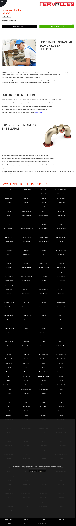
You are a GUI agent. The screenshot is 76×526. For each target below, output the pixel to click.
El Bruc (43, 363)
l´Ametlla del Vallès (61, 384)
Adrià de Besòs (8, 233)
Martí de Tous (9, 293)
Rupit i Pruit (9, 220)
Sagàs (61, 397)
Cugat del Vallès (61, 302)
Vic (43, 311)
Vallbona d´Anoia (9, 341)
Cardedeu (9, 202)
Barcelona (9, 189)
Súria (43, 341)
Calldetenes (61, 211)
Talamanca (8, 393)
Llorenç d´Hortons (9, 298)
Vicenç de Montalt (9, 241)
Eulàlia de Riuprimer (26, 189)
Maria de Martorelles (43, 354)
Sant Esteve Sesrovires (8, 302)
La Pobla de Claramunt (26, 272)
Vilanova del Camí (26, 246)
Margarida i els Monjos (61, 324)
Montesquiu (43, 415)
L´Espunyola (43, 384)
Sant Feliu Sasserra (43, 285)
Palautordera (26, 302)
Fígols (8, 376)
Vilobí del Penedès (61, 358)
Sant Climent (9, 354)
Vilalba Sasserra (43, 332)
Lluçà (9, 402)
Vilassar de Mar (26, 259)
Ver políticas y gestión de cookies (37, 468)
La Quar (61, 350)
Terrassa (9, 324)
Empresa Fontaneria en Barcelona (11, 31)
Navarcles (61, 220)
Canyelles (26, 263)
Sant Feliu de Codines (61, 298)
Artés (9, 397)
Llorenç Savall (61, 293)
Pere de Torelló (8, 272)
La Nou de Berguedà (43, 272)
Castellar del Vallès (26, 315)
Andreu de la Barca (43, 228)
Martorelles (9, 193)
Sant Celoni (26, 354)
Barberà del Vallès (61, 202)
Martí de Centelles (26, 293)
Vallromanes (9, 337)
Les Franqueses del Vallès (9, 350)
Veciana (61, 332)
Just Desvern (26, 298)
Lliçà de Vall (9, 363)
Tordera (26, 367)
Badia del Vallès (61, 233)
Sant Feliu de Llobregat (43, 298)
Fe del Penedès (43, 324)
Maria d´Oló (43, 198)
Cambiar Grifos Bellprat (43, 523)
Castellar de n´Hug (61, 315)
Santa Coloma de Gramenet (61, 189)
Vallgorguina (44, 337)
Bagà (44, 206)
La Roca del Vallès (43, 350)
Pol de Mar (43, 280)
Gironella (61, 376)
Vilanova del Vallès (43, 237)
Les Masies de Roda (61, 345)
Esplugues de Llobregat (43, 376)
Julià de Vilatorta (61, 198)
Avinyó (8, 254)
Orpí (9, 332)
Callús (43, 211)
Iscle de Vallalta (61, 215)
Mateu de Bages (26, 289)
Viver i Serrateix (44, 358)
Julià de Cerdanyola (61, 259)
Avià (61, 393)
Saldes (8, 345)
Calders (43, 254)
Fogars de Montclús (43, 371)
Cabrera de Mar (43, 246)
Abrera (43, 367)
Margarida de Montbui (9, 328)
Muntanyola (61, 254)
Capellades (43, 202)
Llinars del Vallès (26, 345)
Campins (9, 211)
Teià (26, 324)
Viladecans (26, 250)
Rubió (26, 220)
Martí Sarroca (61, 289)
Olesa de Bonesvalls (8, 519)
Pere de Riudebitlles (61, 285)
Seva (61, 328)
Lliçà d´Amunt (26, 363)
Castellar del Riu (43, 315)
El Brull (9, 380)
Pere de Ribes (9, 289)
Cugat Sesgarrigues (61, 237)
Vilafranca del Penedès (61, 246)
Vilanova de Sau (61, 193)
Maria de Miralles (9, 358)
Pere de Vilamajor (61, 267)
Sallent (26, 233)
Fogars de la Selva (61, 371)
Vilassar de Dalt (8, 237)
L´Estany (26, 384)
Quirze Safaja (44, 276)
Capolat (26, 202)
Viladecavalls (9, 250)
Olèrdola (26, 519)
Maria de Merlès (26, 358)
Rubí (26, 224)
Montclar (61, 415)
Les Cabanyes (26, 350)
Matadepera (9, 319)
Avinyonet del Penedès (61, 250)
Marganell (43, 193)
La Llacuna (26, 380)
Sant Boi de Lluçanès (44, 241)
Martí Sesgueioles (43, 289)
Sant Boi (61, 241)
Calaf (61, 311)
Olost (61, 402)
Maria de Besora (43, 406)
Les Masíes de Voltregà (43, 345)
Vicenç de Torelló (61, 306)
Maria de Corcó (8, 198)
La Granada (43, 380)
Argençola (26, 397)
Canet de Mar (9, 267)
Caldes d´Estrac (26, 254)
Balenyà (26, 206)
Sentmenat (61, 406)
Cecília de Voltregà (26, 306)
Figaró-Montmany (26, 376)
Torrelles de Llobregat (26, 406)
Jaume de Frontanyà (43, 215)
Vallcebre (61, 337)
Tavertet (61, 367)
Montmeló (61, 389)
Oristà (26, 332)
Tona (44, 259)
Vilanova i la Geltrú (26, 237)
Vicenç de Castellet (26, 267)
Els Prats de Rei (43, 319)
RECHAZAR (33, 471)
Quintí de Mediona (26, 280)
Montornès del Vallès (44, 389)
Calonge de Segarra (26, 211)
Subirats (61, 341)
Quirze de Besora (9, 280)
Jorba (43, 410)
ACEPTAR (42, 471)
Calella (8, 215)
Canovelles (61, 263)
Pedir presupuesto (19, 26)
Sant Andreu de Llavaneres (26, 228)
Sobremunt (26, 328)
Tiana (61, 319)
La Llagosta (61, 272)
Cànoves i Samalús (43, 263)
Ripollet (61, 224)
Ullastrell (26, 198)
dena (44, 519)
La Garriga (61, 380)
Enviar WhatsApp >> (56, 26)
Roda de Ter (43, 224)
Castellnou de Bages (43, 397)
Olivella (9, 406)
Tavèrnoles (8, 371)
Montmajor (8, 415)
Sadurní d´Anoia (9, 306)
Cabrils (61, 206)
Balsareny (9, 206)
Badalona (44, 250)
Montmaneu (61, 410)
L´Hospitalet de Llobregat (9, 384)
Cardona (26, 523)
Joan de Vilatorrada (26, 215)
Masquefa (26, 319)
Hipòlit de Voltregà (8, 285)
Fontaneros (3, 31)
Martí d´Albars (43, 293)
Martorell (26, 193)
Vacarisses (26, 341)
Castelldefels (61, 519)
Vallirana (26, 337)
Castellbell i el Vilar (8, 315)
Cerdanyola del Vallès (26, 389)
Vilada (26, 311)
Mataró (43, 233)
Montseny (9, 259)
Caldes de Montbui (26, 285)
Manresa (44, 220)
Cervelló (9, 389)
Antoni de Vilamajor (8, 228)
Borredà (44, 393)
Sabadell (44, 302)
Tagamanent (26, 393)
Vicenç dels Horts (43, 306)
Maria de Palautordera (61, 354)
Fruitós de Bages (9, 276)
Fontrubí (26, 410)
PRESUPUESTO (38, 112)
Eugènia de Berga (43, 189)
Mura (9, 224)
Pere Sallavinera (61, 280)
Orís (26, 402)
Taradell (26, 371)
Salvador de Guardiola (44, 267)
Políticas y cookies (61, 523)
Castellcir (9, 523)
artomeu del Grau (9, 246)
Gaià (9, 410)
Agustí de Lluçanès (61, 228)
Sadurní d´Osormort (8, 311)
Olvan (43, 402)
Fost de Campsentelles (26, 276)
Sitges (43, 328)
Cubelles (9, 367)
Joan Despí (8, 263)
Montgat (26, 415)
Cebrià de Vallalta (26, 241)
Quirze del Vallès (61, 276)
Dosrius (61, 363)
